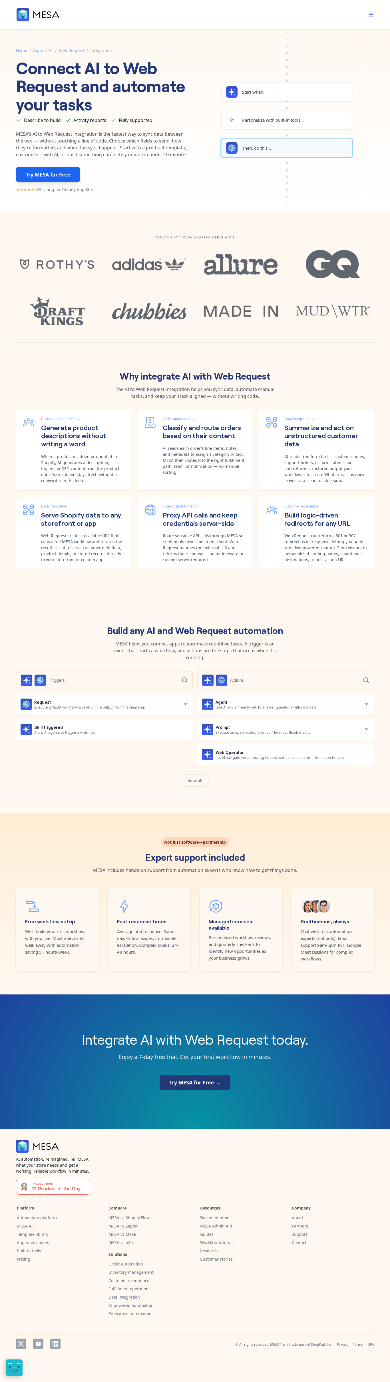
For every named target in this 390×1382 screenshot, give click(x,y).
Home (21, 50)
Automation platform (37, 1217)
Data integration (124, 1297)
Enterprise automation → (183, 506)
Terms (358, 1344)
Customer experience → (60, 418)
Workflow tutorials (217, 1242)
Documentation (215, 1217)
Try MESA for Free (48, 174)
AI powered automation (131, 1305)
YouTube (38, 1344)
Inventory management (131, 1272)
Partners (300, 1226)
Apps (38, 50)
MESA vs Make (122, 1234)
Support (299, 1234)
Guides (207, 1234)
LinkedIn (55, 1344)
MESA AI (25, 1226)
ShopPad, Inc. (321, 1344)
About (297, 1217)
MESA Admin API (216, 1226)
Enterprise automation (130, 1313)
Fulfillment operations (129, 1288)
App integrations (33, 1242)
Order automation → (179, 418)
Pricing (23, 1259)
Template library (32, 1234)
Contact (299, 1242)
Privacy (342, 1344)
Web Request (71, 50)
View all (195, 780)
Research (209, 1250)
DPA (370, 1344)
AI (51, 50)
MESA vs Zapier (123, 1226)
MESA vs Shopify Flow (129, 1217)
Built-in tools (29, 1250)
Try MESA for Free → (195, 1082)
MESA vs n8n (120, 1242)
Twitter (21, 1344)
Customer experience (128, 1280)
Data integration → (299, 418)
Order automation (125, 1264)
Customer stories (216, 1259)
